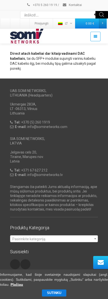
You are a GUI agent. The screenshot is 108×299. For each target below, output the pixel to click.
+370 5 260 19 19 (44, 5)
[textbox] (54, 239)
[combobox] (54, 238)
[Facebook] (25, 23)
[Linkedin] (6, 23)
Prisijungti (41, 23)
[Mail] (15, 23)
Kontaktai (75, 5)
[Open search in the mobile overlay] (64, 14)
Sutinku (54, 293)
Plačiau (17, 284)
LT (66, 23)
